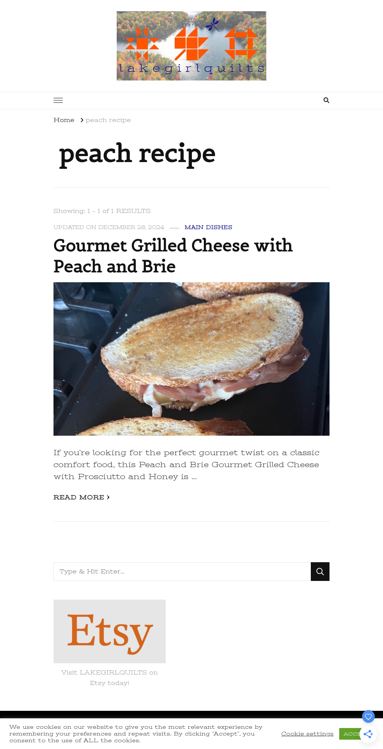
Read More (78, 497)
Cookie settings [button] (307, 734)
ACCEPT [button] (356, 734)
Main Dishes (209, 227)
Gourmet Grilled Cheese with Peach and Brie (173, 256)
